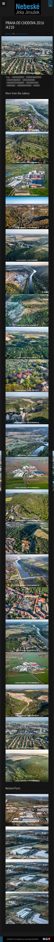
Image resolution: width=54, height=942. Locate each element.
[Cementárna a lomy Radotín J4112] (27, 408)
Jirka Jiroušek (28, 80)
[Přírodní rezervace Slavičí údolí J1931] (27, 765)
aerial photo (18, 77)
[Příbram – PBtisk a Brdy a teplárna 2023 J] (27, 810)
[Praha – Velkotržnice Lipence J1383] (27, 180)
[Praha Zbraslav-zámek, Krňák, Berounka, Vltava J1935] (27, 115)
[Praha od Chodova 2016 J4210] (27, 733)
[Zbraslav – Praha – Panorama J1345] (27, 278)
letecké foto (32, 82)
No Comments (22, 34)
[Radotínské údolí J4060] (27, 213)
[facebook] (44, 939)
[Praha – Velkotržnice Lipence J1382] (27, 668)
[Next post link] (48, 34)
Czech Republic (13, 80)
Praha (9, 34)
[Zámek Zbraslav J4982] (27, 538)
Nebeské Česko (24, 85)
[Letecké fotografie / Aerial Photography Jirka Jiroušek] (28, 7)
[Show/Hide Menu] (3, 3)
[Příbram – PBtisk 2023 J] (27, 842)
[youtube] (49, 939)
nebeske (11, 85)
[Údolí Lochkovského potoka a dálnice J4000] (27, 245)
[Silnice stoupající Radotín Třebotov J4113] (27, 505)
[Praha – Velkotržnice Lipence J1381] (27, 473)
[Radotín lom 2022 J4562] (27, 700)
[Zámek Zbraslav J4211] (27, 375)
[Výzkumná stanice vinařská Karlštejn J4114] (27, 148)
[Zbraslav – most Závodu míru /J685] (27, 570)
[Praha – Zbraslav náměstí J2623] (27, 603)
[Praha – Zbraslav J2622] (27, 635)
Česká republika (34, 77)
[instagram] (46, 939)
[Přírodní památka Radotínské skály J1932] (27, 310)
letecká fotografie (15, 82)
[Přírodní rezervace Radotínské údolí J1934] (27, 343)
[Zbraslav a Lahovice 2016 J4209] (27, 440)
